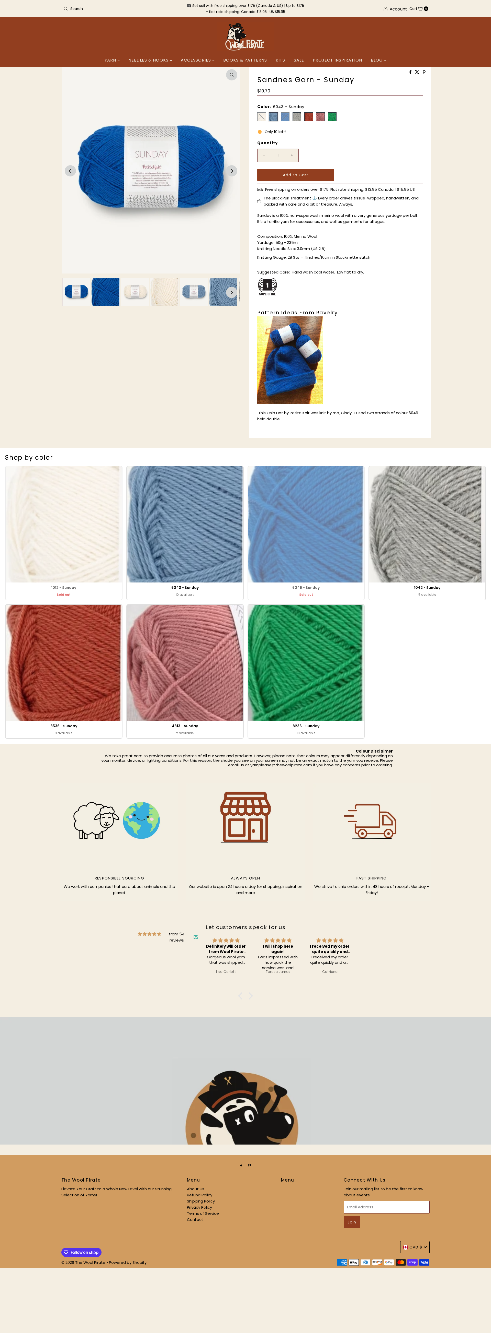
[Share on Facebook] (410, 72)
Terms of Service (203, 1213)
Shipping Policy (201, 1201)
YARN (111, 60)
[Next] (231, 170)
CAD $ (415, 1247)
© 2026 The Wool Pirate (83, 1262)
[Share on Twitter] (417, 72)
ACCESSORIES (196, 60)
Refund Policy (199, 1195)
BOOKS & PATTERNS (245, 60)
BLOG (377, 60)
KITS (280, 60)
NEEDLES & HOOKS (149, 60)
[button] (63, 533)
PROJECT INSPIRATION (337, 60)
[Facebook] (241, 1165)
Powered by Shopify (128, 1262)
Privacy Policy (199, 1207)
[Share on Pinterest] (424, 72)
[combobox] (121, 9)
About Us (195, 1189)
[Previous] (70, 170)
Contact (195, 1219)
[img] (149, 934)
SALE (299, 60)
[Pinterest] (249, 1165)
